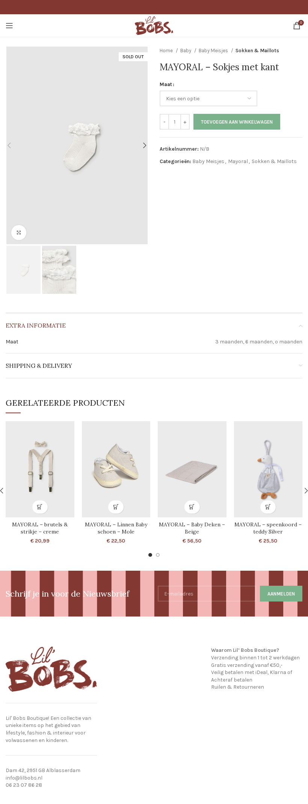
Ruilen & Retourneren (237, 687)
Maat (166, 84)
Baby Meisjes (214, 50)
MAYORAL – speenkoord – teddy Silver (268, 528)
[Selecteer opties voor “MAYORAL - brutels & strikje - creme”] (40, 507)
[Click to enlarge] (18, 232)
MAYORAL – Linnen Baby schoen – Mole (116, 528)
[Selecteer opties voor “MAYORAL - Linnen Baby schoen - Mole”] (115, 507)
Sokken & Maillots (257, 50)
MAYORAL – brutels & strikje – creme (40, 528)
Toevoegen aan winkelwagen (237, 122)
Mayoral (238, 161)
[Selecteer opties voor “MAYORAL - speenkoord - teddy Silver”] (268, 507)
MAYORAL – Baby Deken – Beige (192, 528)
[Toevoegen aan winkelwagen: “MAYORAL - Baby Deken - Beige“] (192, 507)
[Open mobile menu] (9, 25)
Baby (186, 50)
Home (167, 50)
